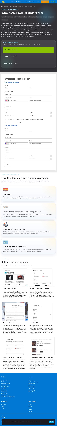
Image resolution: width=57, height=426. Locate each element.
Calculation (4, 19)
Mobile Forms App (5, 395)
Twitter (3, 406)
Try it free (45, 1)
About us (31, 380)
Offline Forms (4, 393)
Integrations (21, 1)
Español (30, 408)
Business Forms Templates (35, 16)
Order (45, 16)
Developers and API (5, 383)
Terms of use (31, 388)
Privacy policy (32, 390)
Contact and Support (33, 381)
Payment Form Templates (21, 16)
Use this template (11, 50)
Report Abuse (32, 391)
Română (30, 406)
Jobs (30, 385)
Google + (3, 408)
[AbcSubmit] (3, 1)
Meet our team (32, 386)
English (30, 404)
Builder (3, 381)
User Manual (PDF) (5, 386)
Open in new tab (10, 56)
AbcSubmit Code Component (8, 396)
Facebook (3, 404)
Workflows (3, 388)
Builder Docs (4, 385)
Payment (51, 16)
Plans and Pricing (32, 383)
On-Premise (4, 391)
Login (37, 1)
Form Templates (30, 1)
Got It (51, 422)
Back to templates (11, 63)
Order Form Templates (15, 6)
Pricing (53, 1)
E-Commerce (4, 390)
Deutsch (30, 409)
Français (30, 411)
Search (13, 1)
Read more (38, 421)
